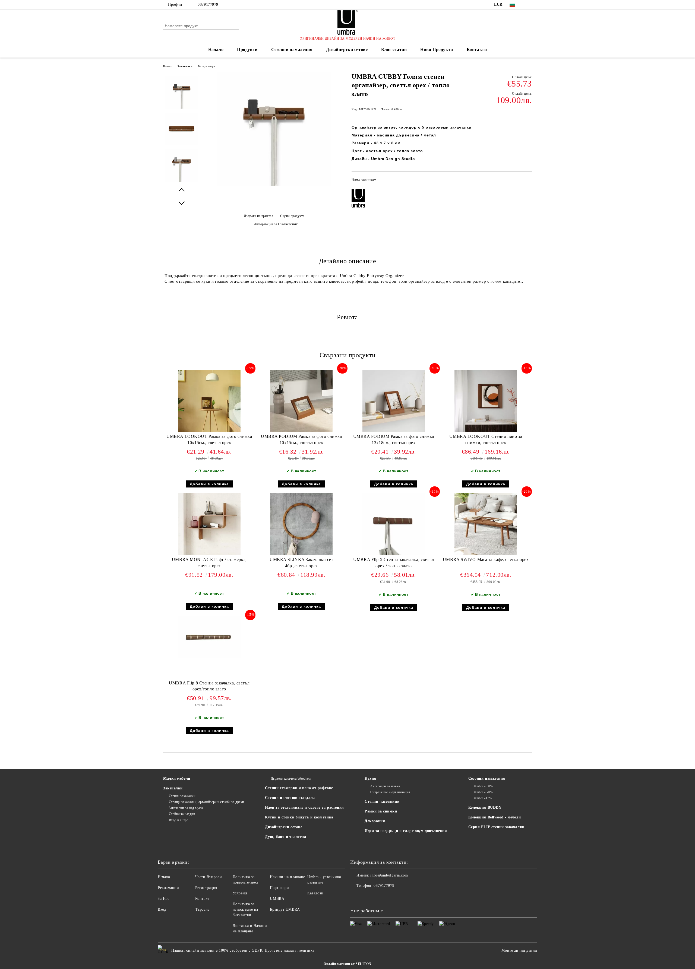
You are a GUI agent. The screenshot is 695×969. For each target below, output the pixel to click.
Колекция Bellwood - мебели (494, 817)
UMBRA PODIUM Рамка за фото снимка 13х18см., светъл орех (393, 439)
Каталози (315, 893)
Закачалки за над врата (186, 808)
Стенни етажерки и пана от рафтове (299, 788)
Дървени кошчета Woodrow (291, 778)
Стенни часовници (382, 801)
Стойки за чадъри (182, 814)
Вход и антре (206, 66)
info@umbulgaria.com (389, 875)
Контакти (477, 49)
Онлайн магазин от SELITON (347, 964)
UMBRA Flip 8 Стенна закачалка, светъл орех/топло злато (209, 686)
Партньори (279, 888)
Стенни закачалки (182, 796)
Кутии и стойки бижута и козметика (299, 817)
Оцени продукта (292, 216)
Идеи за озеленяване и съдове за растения (304, 807)
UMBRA (277, 899)
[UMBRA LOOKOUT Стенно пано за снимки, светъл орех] (485, 401)
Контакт (202, 899)
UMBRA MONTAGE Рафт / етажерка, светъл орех (209, 562)
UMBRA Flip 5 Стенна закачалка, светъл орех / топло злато (393, 562)
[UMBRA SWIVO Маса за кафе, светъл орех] (485, 524)
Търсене (202, 909)
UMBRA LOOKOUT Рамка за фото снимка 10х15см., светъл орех (209, 439)
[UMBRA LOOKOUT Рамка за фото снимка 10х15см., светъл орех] (209, 401)
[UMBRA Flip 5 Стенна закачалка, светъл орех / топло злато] (393, 524)
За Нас (163, 899)
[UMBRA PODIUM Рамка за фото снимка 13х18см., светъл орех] (393, 401)
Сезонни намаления (292, 49)
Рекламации (168, 888)
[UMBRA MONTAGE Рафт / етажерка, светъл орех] (209, 524)
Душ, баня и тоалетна (285, 837)
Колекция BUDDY (485, 807)
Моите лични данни (519, 950)
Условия (240, 893)
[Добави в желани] (528, 181)
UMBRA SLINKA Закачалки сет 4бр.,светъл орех (301, 562)
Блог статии (394, 49)
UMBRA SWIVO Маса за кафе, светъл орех (486, 559)
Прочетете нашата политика (289, 950)
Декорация (375, 821)
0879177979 (208, 4)
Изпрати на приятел (258, 216)
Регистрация (206, 888)
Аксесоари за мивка (385, 786)
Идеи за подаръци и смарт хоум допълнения (406, 831)
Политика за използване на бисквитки (245, 909)
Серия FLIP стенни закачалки (496, 827)
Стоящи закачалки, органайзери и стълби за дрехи (206, 802)
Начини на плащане (287, 877)
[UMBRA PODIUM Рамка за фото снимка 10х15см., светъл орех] (301, 401)
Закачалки (185, 66)
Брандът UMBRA (285, 909)
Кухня (370, 778)
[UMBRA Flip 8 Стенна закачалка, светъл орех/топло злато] (209, 637)
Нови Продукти (436, 49)
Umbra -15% (483, 798)
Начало (215, 49)
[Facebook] (529, 5)
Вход (162, 909)
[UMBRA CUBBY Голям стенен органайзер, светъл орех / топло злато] (274, 185)
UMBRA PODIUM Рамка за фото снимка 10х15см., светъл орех (301, 439)
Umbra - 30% (483, 786)
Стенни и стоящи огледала (290, 798)
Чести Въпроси (208, 877)
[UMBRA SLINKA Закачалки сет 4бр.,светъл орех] (301, 524)
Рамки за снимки (381, 811)
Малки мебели (176, 778)
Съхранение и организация (390, 792)
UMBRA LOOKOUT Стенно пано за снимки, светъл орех (485, 439)
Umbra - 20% (483, 792)
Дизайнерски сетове (347, 49)
